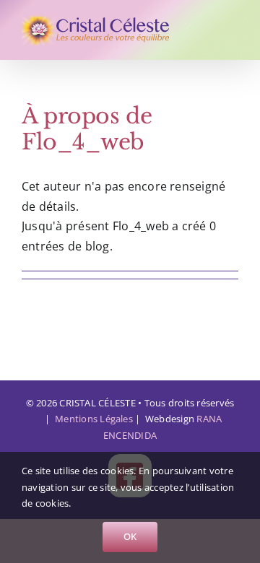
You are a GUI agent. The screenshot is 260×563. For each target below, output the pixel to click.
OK (130, 536)
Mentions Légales (94, 418)
